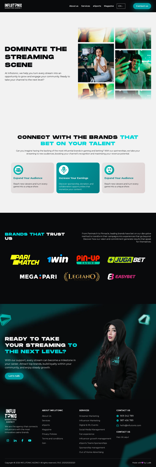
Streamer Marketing (89, 416)
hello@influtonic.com (130, 425)
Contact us (142, 6)
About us (73, 6)
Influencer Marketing (89, 420)
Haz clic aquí (122, 437)
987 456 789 (126, 420)
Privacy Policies (49, 434)
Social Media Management (92, 429)
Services (85, 6)
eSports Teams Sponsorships (93, 443)
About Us (46, 416)
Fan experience (86, 434)
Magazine (109, 6)
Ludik (148, 463)
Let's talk (14, 376)
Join (44, 443)
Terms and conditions (52, 438)
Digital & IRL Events (88, 425)
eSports (97, 6)
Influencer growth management (95, 438)
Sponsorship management (92, 447)
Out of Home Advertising (91, 452)
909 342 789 (127, 416)
